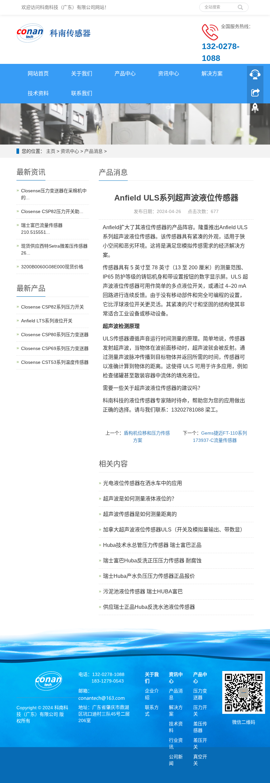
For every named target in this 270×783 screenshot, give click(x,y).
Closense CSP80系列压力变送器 (55, 334)
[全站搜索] (240, 5)
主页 (50, 151)
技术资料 (38, 93)
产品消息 (93, 151)
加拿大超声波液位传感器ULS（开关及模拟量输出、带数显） (174, 529)
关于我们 (81, 73)
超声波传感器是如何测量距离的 (140, 514)
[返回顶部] (255, 109)
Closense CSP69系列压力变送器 (55, 348)
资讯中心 (168, 73)
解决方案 (212, 73)
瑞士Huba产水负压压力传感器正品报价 (149, 576)
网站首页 (38, 73)
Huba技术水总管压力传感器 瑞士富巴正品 (152, 545)
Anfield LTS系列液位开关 (46, 320)
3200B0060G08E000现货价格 (52, 266)
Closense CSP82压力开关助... (52, 211)
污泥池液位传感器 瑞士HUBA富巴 (143, 591)
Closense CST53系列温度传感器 (55, 362)
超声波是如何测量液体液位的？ (140, 498)
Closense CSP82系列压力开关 (52, 307)
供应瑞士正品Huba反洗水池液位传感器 (149, 607)
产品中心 (125, 73)
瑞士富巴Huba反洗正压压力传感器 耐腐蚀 (152, 560)
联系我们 (81, 93)
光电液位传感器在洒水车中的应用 (142, 483)
